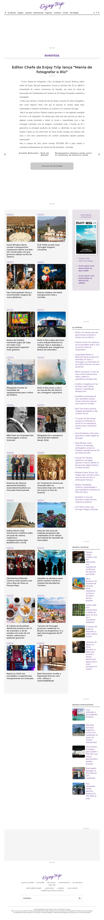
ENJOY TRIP (52, 885)
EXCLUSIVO (57, 13)
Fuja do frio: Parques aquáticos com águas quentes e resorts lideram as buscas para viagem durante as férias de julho (87, 462)
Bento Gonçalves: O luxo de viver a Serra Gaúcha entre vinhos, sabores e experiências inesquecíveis (87, 375)
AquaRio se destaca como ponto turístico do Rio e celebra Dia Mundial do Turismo (50, 582)
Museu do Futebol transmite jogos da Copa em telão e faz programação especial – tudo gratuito (19, 345)
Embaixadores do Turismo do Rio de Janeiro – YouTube (50, 147)
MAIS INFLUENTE (78, 883)
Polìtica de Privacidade (83, 912)
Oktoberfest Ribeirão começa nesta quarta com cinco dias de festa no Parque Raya (19, 582)
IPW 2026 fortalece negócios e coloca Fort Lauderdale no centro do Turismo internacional (92, 733)
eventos (40, 214)
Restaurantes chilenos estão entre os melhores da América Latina (73, 154)
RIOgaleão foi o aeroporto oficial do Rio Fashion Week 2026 (50, 437)
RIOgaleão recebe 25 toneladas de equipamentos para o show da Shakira (20, 391)
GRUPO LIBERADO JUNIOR (33, 888)
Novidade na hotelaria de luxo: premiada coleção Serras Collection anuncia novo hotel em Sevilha (85, 400)
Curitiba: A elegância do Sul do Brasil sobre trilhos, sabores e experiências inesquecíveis (86, 388)
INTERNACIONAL (38, 13)
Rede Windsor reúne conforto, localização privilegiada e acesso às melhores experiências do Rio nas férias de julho (87, 448)
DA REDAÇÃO (74, 13)
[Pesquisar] (98, 13)
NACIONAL (28, 13)
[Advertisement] (52, 32)
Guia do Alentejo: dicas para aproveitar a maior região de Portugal (87, 435)
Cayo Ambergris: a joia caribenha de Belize (91, 713)
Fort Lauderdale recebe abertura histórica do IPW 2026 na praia (91, 791)
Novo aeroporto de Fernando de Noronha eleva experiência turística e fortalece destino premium (91, 589)
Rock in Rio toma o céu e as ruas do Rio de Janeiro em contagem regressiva (49, 390)
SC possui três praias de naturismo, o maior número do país (91, 631)
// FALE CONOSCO (72, 888)
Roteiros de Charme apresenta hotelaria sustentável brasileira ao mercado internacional (18, 486)
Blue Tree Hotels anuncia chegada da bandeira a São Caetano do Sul (86, 411)
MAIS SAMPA (40, 883)
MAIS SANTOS (51, 883)
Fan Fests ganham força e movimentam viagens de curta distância (19, 294)
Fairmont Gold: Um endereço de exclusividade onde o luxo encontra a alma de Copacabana (87, 346)
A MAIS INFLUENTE (64, 883)
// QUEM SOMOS (49, 888)
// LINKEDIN (60, 888)
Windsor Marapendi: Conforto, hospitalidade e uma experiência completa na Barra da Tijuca (87, 488)
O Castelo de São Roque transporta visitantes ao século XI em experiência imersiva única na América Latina (85, 423)
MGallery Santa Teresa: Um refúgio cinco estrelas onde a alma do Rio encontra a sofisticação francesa (87, 476)
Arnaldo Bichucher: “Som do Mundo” (34, 154)
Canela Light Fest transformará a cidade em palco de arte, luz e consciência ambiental (92, 613)
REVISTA (65, 13)
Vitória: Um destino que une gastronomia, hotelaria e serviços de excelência (86, 334)
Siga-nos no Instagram (52, 166)
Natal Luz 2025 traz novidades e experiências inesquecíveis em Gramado (20, 676)
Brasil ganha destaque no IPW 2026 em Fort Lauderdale (91, 773)
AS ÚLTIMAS (12, 13)
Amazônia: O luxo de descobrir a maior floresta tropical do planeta (85, 499)
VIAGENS (20, 13)
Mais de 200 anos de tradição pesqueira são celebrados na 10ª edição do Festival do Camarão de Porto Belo (50, 535)
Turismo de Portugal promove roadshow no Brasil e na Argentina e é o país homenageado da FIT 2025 (50, 631)
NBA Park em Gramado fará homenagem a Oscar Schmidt (20, 437)
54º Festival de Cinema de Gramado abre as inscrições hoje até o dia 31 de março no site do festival (50, 488)
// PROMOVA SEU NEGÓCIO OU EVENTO (52, 891)
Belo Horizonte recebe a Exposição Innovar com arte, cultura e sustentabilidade (49, 677)
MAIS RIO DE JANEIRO (27, 883)
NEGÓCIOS (48, 13)
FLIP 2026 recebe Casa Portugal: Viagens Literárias (48, 247)
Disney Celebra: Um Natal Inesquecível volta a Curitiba (49, 294)
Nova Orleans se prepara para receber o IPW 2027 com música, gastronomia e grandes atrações (92, 755)
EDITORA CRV (62, 143)
